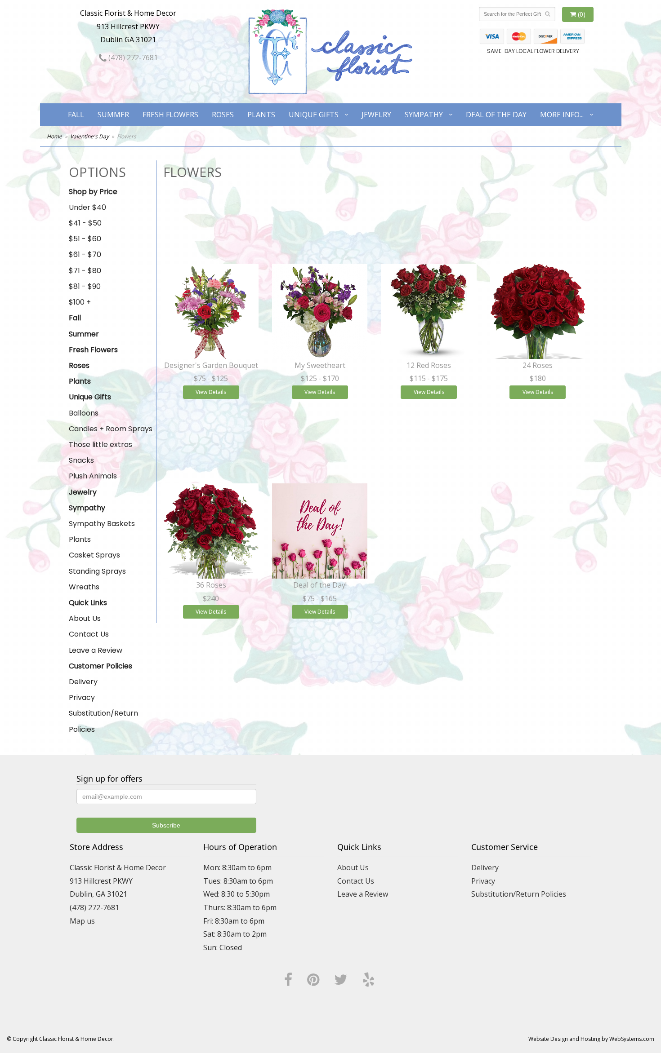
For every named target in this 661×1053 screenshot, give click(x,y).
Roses (223, 114)
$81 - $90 (85, 286)
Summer (113, 114)
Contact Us (89, 634)
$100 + (80, 302)
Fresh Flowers (170, 114)
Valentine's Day (89, 136)
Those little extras (100, 444)
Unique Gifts (314, 114)
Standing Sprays (97, 571)
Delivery (83, 682)
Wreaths (84, 587)
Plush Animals (93, 476)
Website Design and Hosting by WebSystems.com (591, 1039)
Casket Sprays (94, 555)
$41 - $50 (85, 223)
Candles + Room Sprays (110, 429)
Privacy (82, 697)
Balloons (83, 413)
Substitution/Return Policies (103, 721)
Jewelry (376, 114)
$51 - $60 (85, 239)
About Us (85, 618)
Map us (82, 921)
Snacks (81, 460)
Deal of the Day (496, 114)
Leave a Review (95, 650)
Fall (76, 114)
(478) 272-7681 (132, 57)
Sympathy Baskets (102, 523)
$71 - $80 (85, 270)
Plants (261, 114)
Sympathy (424, 114)
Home (54, 136)
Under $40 (87, 207)
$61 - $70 (85, 254)
